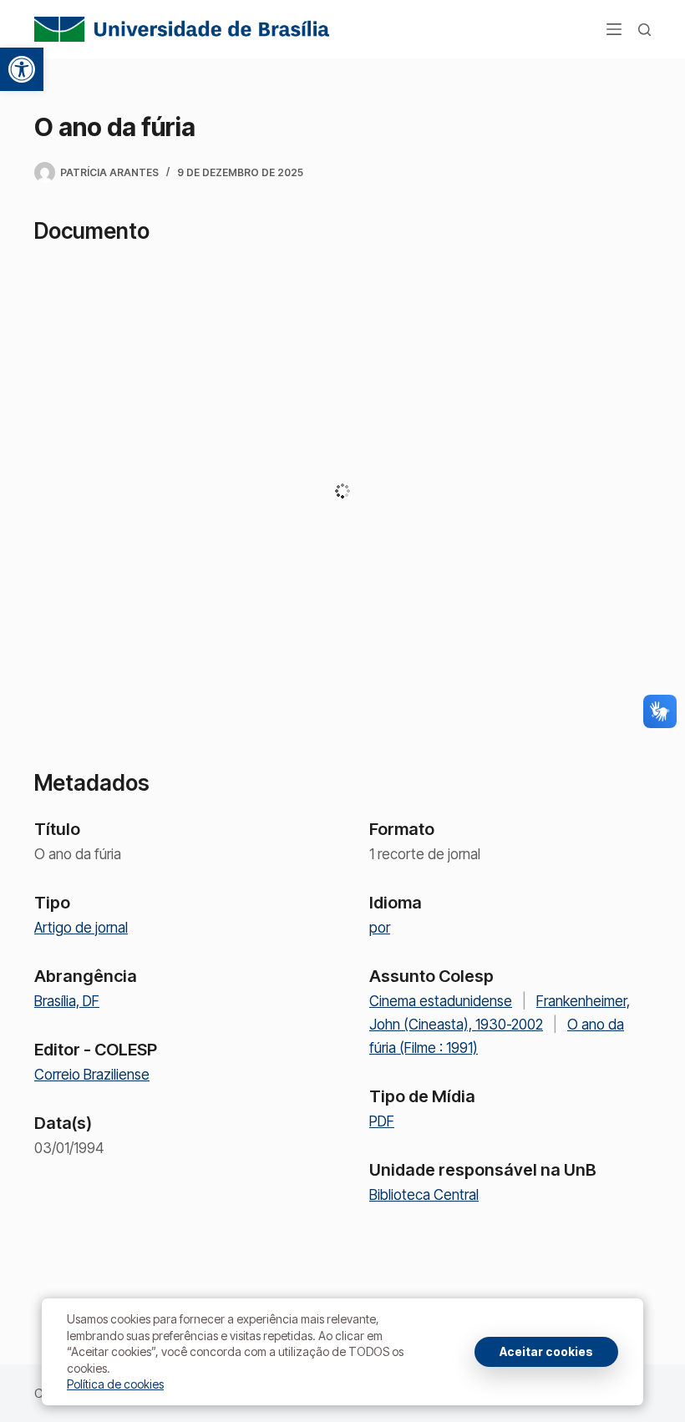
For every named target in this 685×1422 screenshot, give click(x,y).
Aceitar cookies (546, 1351)
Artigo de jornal (81, 927)
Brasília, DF (66, 1001)
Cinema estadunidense (440, 1001)
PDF (381, 1121)
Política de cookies (115, 1384)
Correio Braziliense (92, 1074)
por (379, 927)
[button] (21, 69)
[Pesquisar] (644, 29)
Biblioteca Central (424, 1195)
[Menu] (614, 29)
